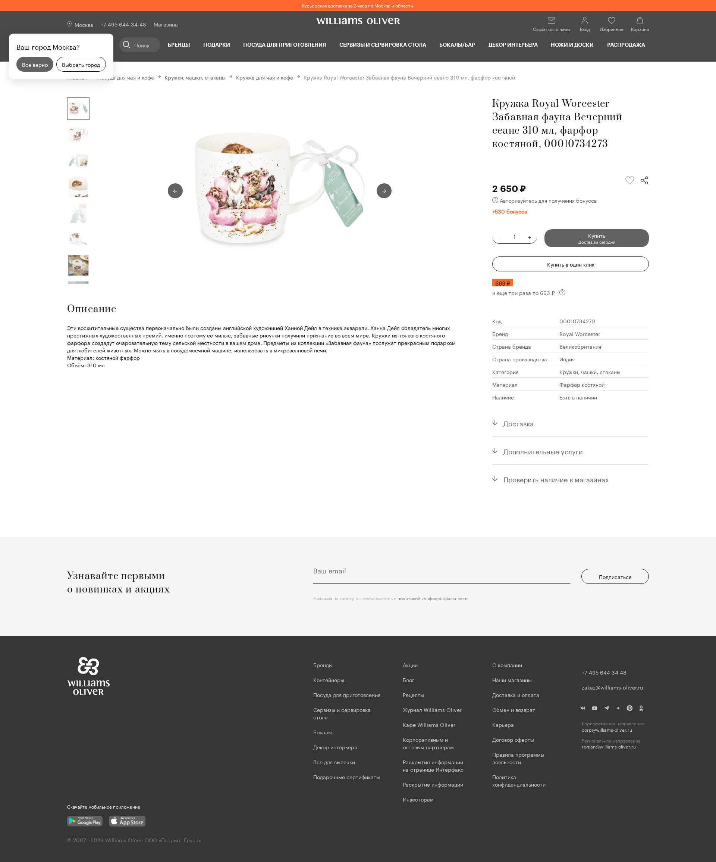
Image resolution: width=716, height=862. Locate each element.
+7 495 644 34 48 (604, 672)
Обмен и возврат (513, 709)
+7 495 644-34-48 (123, 24)
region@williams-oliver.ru (609, 746)
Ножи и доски (572, 44)
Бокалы (322, 732)
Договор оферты (513, 739)
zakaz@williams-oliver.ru (612, 687)
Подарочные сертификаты (346, 776)
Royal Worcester (579, 333)
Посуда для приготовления (284, 44)
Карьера (503, 724)
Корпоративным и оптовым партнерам (428, 743)
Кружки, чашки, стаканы (195, 77)
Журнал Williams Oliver (432, 709)
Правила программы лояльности (518, 758)
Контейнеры (328, 679)
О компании (507, 664)
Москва (84, 24)
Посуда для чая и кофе (125, 77)
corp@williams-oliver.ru (607, 729)
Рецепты (413, 694)
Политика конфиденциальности (519, 780)
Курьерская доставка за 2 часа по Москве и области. (358, 5)
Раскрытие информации (433, 784)
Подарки (216, 44)
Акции (410, 664)
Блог (408, 679)
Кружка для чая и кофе (264, 77)
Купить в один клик (570, 264)
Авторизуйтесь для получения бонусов (548, 200)
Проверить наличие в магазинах (556, 478)
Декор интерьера (513, 44)
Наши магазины (512, 679)
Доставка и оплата (515, 694)
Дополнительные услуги (543, 450)
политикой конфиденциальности (433, 597)
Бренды (179, 44)
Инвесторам (419, 799)
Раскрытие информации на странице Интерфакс (433, 765)
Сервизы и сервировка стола (382, 44)
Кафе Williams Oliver (429, 724)
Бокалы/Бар (457, 44)
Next (384, 190)
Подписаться (615, 576)
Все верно (35, 64)
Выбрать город (81, 64)
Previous (175, 190)
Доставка (518, 422)
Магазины (166, 24)
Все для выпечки (334, 761)
